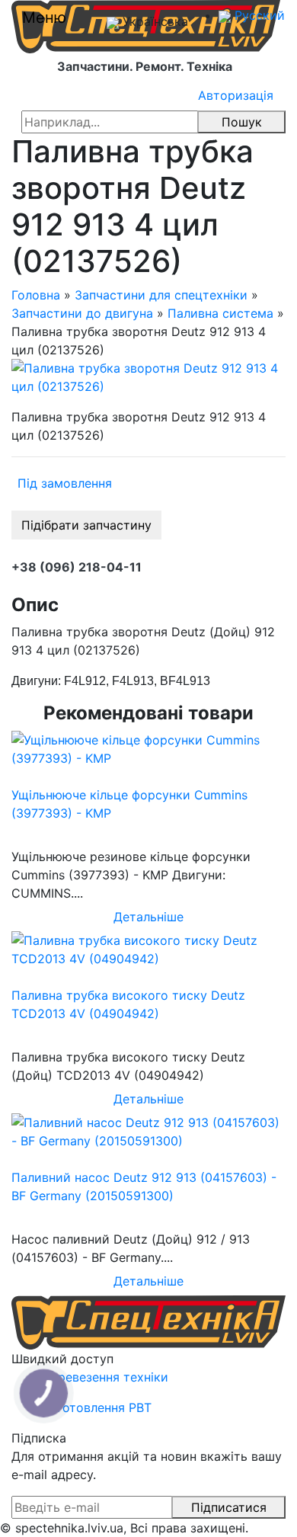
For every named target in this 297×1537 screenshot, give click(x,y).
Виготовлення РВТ (97, 1407)
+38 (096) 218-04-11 (76, 567)
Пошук (242, 122)
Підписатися (229, 1507)
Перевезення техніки (105, 1377)
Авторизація (235, 95)
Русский (258, 15)
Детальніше (148, 916)
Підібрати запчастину (86, 525)
